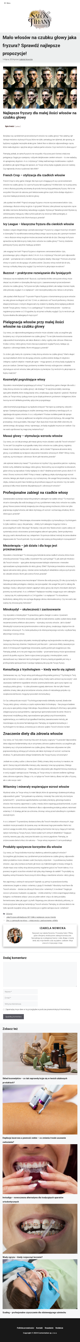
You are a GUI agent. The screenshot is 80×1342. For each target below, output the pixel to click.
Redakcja (59, 1328)
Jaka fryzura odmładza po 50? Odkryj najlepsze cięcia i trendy (31, 917)
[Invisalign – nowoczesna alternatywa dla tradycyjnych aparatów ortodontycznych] (40, 1169)
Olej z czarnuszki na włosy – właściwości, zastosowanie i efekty (32, 920)
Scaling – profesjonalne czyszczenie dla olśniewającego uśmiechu (34, 1312)
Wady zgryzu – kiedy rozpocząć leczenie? (23, 1257)
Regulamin (49, 1328)
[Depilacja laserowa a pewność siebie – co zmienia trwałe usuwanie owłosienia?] (40, 1110)
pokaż (18, 126)
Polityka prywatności (25, 1328)
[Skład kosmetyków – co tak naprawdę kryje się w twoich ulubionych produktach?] (40, 1054)
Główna (9, 914)
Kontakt (39, 1328)
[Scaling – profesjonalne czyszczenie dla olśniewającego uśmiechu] (40, 1285)
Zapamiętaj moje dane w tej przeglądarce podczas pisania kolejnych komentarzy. (38, 1009)
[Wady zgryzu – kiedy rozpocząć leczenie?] (40, 1229)
